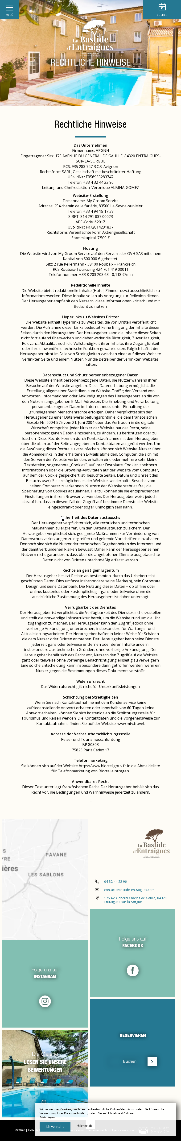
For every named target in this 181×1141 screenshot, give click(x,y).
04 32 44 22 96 (115, 881)
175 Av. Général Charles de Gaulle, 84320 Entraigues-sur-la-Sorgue (135, 900)
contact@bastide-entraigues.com (129, 889)
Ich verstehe (55, 1126)
